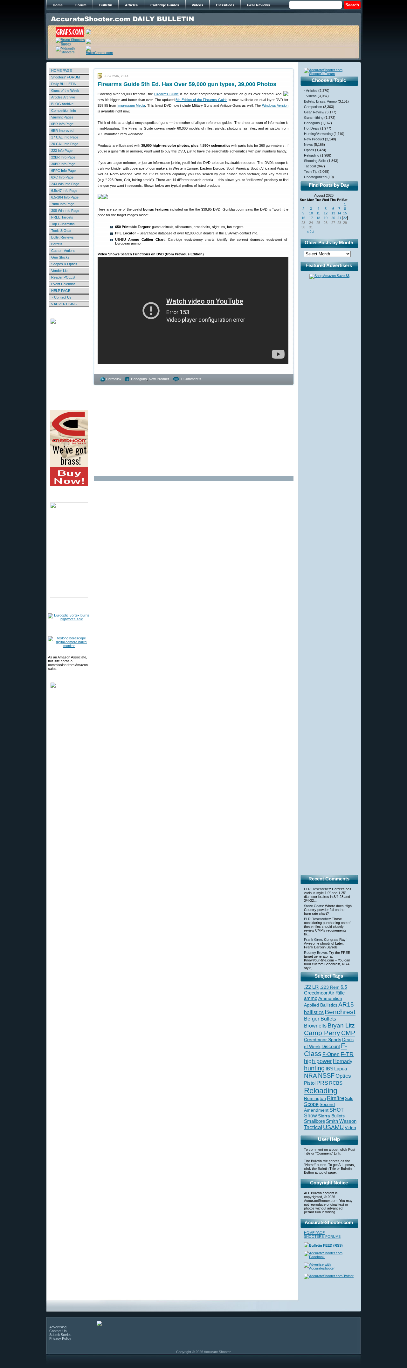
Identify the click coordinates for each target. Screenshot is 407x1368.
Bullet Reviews (62, 237)
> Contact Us (61, 297)
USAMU (333, 1127)
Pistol (309, 1083)
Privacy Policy (60, 1338)
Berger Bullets (320, 1018)
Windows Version (275, 105)
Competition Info (63, 110)
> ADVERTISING (64, 304)
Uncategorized (315, 177)
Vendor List (59, 271)
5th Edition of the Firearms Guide (201, 100)
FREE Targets (62, 217)
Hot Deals (311, 128)
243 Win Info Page (65, 184)
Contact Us (58, 1331)
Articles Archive (63, 97)
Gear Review (314, 112)
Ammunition (330, 998)
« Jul (310, 231)
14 (339, 213)
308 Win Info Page (65, 210)
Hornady (342, 1061)
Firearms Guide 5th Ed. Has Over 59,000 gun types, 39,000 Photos (187, 84)
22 (345, 218)
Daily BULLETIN (63, 84)
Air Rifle (336, 992)
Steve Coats (313, 906)
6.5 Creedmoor (325, 989)
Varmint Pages (62, 117)
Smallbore (314, 1121)
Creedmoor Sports (322, 1039)
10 (311, 213)
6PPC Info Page (63, 170)
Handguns (139, 379)
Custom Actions (63, 251)
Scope (311, 1104)
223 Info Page (61, 150)
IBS (329, 1068)
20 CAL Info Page (64, 144)
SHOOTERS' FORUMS (322, 1236)
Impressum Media (131, 105)
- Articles (310, 90)
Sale (349, 1098)
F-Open (331, 1054)
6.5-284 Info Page (65, 197)
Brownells (315, 1025)
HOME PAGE (61, 70)
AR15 (346, 1004)
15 (345, 213)
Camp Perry (322, 1033)
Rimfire (335, 1098)
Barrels (56, 244)
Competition (313, 107)
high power (318, 1061)
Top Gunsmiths (63, 224)
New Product (159, 379)
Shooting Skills (315, 161)
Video (350, 1127)
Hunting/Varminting (318, 134)
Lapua (340, 1068)
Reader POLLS (63, 277)
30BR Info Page (63, 164)
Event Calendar (63, 284)
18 (318, 218)
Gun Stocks (60, 257)
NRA (310, 1075)
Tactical (310, 166)
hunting (314, 1068)
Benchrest (340, 1011)
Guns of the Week (65, 90)
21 (339, 218)
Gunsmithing (313, 117)
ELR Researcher (317, 889)
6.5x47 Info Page (64, 190)
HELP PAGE (60, 291)
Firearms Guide (166, 94)
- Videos (310, 96)
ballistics (314, 1012)
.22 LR (311, 987)
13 (333, 213)
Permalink (113, 379)
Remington (315, 1098)
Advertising (57, 1327)
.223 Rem (330, 987)
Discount (330, 1046)
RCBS (335, 1083)
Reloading (311, 155)
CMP (348, 1032)
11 (318, 213)
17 (311, 218)
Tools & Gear (61, 230)
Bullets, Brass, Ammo (320, 101)
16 (303, 218)
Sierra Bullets (331, 1115)
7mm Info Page (62, 204)
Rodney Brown (315, 952)
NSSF (326, 1075)
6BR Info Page (62, 124)
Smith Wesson (341, 1121)
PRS (322, 1082)
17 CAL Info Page (64, 137)
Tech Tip (310, 171)
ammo (310, 998)
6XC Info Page (62, 177)
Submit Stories (60, 1335)
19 (326, 218)
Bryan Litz (341, 1025)
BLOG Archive (62, 104)
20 (333, 218)
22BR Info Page (63, 157)
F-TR (347, 1054)
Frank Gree (313, 939)
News (308, 144)
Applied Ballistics (320, 1004)
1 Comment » (191, 379)
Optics (309, 150)
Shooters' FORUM (65, 77)
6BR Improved (62, 130)
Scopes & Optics (64, 264)
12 (326, 213)
